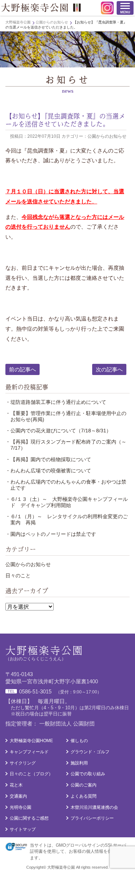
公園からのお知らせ (28, 564)
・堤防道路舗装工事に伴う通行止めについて (55, 402)
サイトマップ (23, 829)
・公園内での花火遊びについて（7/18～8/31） (58, 430)
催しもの (79, 740)
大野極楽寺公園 (41, 7)
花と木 (16, 785)
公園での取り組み (88, 773)
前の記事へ (22, 369)
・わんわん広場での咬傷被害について (48, 470)
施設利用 (79, 763)
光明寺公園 (20, 807)
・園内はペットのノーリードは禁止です (50, 534)
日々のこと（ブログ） (31, 773)
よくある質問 (83, 796)
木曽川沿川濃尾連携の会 (94, 807)
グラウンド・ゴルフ (90, 751)
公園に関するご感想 (29, 818)
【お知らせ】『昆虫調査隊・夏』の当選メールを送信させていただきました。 (65, 119)
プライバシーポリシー (92, 818)
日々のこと (18, 575)
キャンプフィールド (29, 751)
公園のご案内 (83, 785)
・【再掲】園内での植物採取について (48, 459)
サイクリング (23, 763)
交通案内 (18, 796)
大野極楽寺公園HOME (31, 740)
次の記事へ (109, 369)
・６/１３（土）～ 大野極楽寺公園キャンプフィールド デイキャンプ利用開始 (66, 502)
